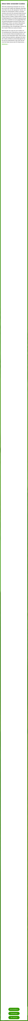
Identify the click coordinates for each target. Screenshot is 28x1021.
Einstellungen (14, 1013)
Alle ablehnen (14, 1017)
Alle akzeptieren (14, 1009)
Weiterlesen (5, 44)
